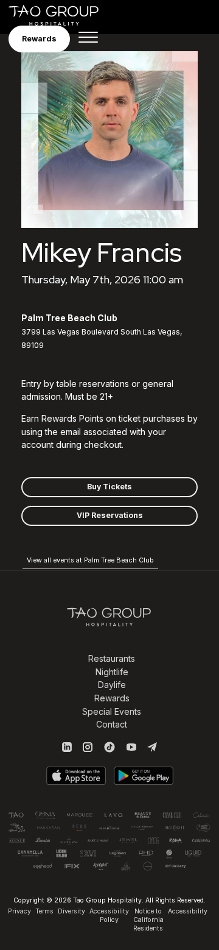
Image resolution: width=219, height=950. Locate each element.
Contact (111, 724)
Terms (44, 911)
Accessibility (187, 911)
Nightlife (112, 672)
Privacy (19, 911)
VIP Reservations (110, 515)
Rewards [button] (39, 38)
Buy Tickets (109, 486)
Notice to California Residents (148, 919)
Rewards (112, 698)
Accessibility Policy (109, 915)
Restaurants (111, 658)
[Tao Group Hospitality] (62, 15)
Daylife (112, 684)
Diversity (71, 911)
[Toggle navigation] (88, 39)
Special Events (111, 711)
